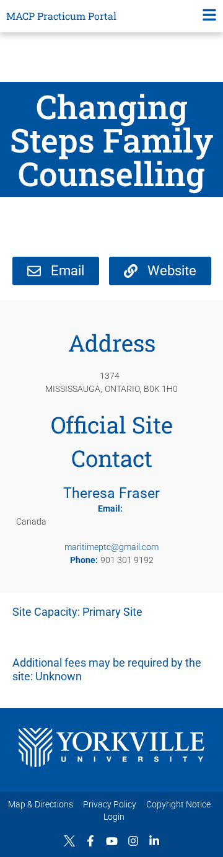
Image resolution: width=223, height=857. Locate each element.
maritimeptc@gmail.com (111, 547)
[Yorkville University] (111, 747)
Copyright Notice (178, 804)
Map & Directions (40, 804)
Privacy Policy (109, 804)
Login (114, 817)
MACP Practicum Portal (61, 15)
